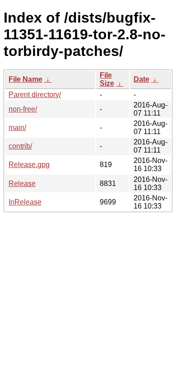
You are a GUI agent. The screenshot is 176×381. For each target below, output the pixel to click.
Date (141, 79)
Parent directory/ (35, 94)
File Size (107, 79)
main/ (17, 127)
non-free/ (23, 109)
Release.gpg (29, 164)
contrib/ (20, 146)
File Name (25, 79)
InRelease (25, 202)
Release (22, 183)
